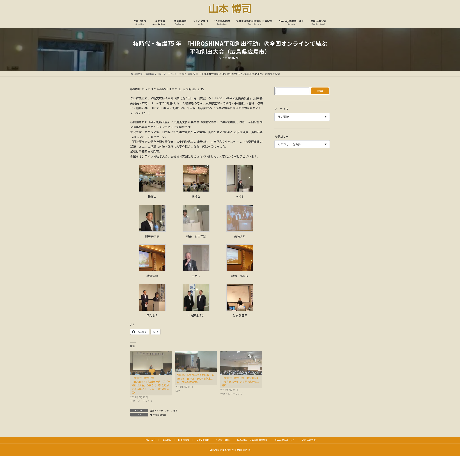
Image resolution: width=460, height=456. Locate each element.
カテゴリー (281, 136)
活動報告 (166, 440)
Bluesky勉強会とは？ (285, 440)
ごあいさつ (149, 440)
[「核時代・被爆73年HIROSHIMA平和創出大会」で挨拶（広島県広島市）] (241, 363)
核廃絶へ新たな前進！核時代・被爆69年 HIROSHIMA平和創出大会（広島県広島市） (195, 378)
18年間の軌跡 (222, 440)
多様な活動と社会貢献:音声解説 (252, 440)
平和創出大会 (159, 414)
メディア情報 (202, 440)
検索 (320, 91)
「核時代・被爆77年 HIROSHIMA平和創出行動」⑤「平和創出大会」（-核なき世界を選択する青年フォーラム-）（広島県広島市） (151, 385)
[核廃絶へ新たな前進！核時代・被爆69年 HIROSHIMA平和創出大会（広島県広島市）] (196, 361)
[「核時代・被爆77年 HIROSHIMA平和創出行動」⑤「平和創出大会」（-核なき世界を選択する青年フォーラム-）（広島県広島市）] (151, 363)
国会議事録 (183, 440)
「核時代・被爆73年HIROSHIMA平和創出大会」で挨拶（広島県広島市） (240, 381)
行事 (175, 410)
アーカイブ (281, 109)
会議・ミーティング (159, 410)
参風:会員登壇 (309, 440)
